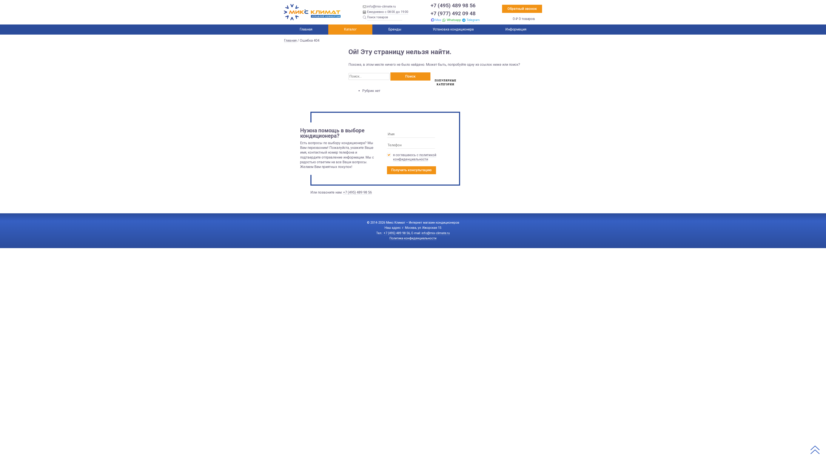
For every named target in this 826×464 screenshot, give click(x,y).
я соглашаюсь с (414, 157)
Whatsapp (454, 20)
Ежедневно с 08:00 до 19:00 (387, 12)
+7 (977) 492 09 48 (453, 13)
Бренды (394, 29)
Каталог (350, 29)
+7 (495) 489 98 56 (453, 5)
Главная (306, 29)
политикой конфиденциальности (414, 157)
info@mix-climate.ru (381, 6)
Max (438, 20)
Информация (515, 29)
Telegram (473, 20)
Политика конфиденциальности (413, 238)
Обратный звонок (522, 9)
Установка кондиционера (453, 29)
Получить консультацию (411, 170)
